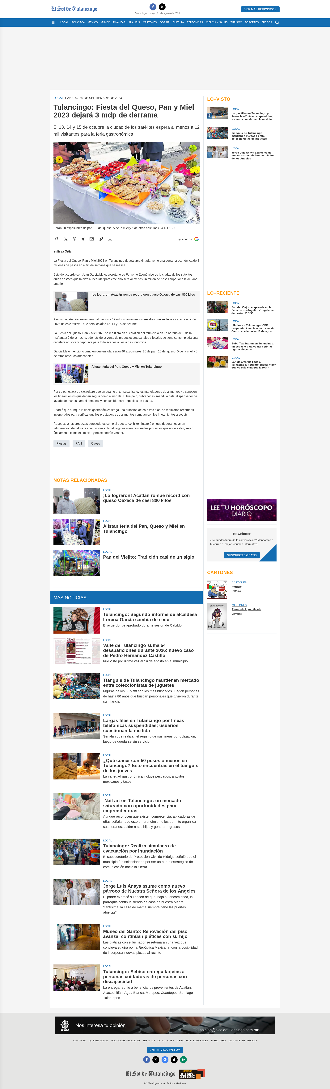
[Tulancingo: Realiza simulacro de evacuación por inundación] (76, 856)
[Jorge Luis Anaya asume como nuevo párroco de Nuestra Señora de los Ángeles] (76, 899)
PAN (79, 443)
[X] (162, 6)
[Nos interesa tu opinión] (165, 1025)
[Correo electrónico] (92, 239)
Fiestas (61, 443)
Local (64, 22)
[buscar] (277, 22)
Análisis (134, 22)
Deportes (252, 22)
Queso (95, 443)
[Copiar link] (101, 239)
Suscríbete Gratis (242, 555)
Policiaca (78, 22)
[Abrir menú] (53, 22)
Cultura (178, 22)
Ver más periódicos (260, 9)
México (93, 22)
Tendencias (195, 22)
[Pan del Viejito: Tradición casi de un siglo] (76, 563)
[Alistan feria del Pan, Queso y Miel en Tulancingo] (76, 532)
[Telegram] (83, 239)
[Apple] (174, 1059)
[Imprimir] (110, 239)
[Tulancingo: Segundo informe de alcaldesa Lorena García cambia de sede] (76, 620)
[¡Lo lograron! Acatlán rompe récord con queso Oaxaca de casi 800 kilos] (76, 501)
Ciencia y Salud (216, 22)
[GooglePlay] (183, 1059)
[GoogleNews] (165, 1059)
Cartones (150, 22)
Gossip (165, 22)
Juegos (267, 22)
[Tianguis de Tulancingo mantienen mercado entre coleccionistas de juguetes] (76, 691)
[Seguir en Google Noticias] (196, 239)
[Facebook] (153, 6)
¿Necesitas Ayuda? (165, 1050)
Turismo (236, 22)
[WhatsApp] (74, 239)
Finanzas (119, 22)
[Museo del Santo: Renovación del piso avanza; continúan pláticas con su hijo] (76, 942)
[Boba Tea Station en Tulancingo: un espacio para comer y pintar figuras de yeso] (217, 344)
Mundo (105, 22)
